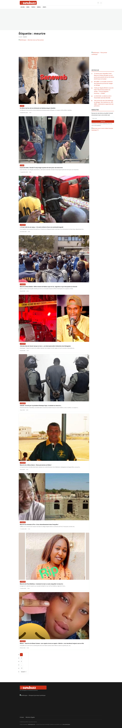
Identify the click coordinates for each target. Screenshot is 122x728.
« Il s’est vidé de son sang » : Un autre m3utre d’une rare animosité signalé (41, 227)
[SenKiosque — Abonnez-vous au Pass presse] (54, 48)
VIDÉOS (38, 7)
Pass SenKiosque (66, 724)
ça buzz (22, 105)
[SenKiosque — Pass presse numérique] (102, 60)
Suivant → (23, 671)
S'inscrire (103, 121)
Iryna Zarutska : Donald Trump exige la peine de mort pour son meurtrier (41, 167)
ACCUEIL (23, 7)
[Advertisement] (61, 19)
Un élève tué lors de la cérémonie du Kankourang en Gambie (37, 108)
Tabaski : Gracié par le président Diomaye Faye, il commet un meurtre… (41, 405)
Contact (22, 717)
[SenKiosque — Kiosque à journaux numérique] (61, 705)
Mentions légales (30, 717)
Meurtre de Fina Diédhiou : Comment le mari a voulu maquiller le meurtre (41, 584)
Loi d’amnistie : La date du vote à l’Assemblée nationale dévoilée (102, 97)
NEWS (27, 7)
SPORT (44, 7)
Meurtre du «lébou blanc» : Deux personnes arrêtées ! (35, 465)
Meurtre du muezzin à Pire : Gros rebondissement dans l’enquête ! (39, 524)
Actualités (22, 224)
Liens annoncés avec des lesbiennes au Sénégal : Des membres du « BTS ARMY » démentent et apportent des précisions (103, 103)
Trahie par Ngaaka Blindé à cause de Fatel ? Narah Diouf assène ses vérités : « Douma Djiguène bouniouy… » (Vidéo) (103, 90)
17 (21, 668)
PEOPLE (33, 7)
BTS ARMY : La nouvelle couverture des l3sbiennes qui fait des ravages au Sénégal (103, 83)
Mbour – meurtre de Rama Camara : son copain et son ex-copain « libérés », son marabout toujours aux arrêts (52, 643)
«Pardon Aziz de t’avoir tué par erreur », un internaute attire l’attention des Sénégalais (45, 346)
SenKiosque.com (31, 724)
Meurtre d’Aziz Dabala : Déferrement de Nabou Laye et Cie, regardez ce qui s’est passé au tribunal (48, 286)
